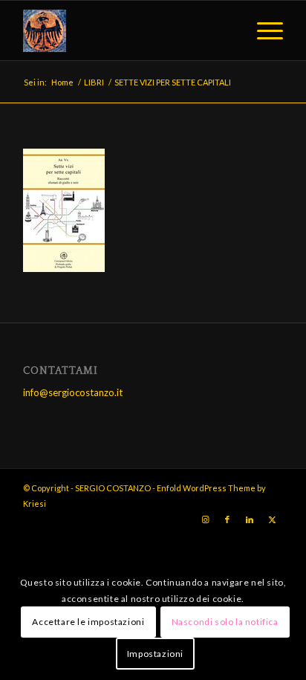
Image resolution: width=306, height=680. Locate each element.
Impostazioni (155, 653)
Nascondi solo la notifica (225, 621)
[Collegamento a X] (272, 519)
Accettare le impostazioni (88, 621)
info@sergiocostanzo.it (73, 392)
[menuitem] (262, 30)
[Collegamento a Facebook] (227, 519)
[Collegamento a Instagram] (205, 519)
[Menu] (262, 30)
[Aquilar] (127, 30)
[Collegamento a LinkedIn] (249, 519)
